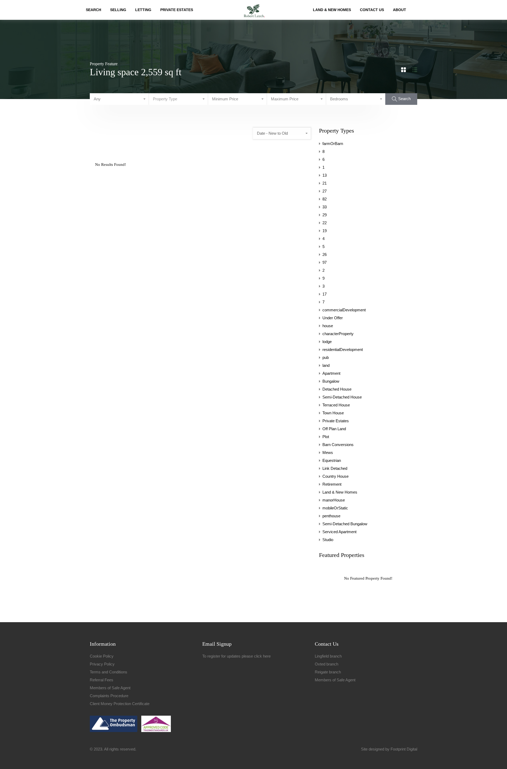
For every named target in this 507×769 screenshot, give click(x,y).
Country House (335, 476)
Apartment (331, 373)
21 (324, 183)
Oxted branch (326, 664)
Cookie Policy (102, 656)
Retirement (331, 484)
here (267, 656)
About (399, 10)
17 (324, 294)
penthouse (331, 516)
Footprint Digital (404, 749)
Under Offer (332, 318)
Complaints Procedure (109, 695)
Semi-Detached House (342, 397)
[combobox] (119, 99)
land (326, 365)
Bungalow (330, 381)
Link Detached (334, 468)
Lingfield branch (328, 656)
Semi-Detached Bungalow (344, 524)
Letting (143, 10)
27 (324, 191)
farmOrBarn (332, 143)
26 (324, 254)
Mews (327, 452)
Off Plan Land (334, 428)
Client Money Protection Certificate (119, 703)
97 (324, 262)
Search (93, 10)
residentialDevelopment (342, 349)
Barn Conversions (338, 444)
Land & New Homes (332, 10)
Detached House (336, 389)
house (327, 325)
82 (324, 199)
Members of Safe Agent (110, 688)
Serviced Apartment (339, 531)
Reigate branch (328, 672)
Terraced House (336, 405)
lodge (327, 341)
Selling (118, 10)
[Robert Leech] (254, 10)
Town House (333, 413)
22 (324, 223)
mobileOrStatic (335, 508)
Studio (327, 539)
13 (324, 175)
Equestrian (331, 460)
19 (324, 230)
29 (324, 215)
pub (325, 357)
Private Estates (176, 10)
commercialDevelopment (344, 310)
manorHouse (333, 500)
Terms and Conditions (108, 672)
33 (324, 207)
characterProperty (338, 333)
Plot (325, 436)
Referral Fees (101, 680)
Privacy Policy (102, 664)
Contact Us (372, 10)
